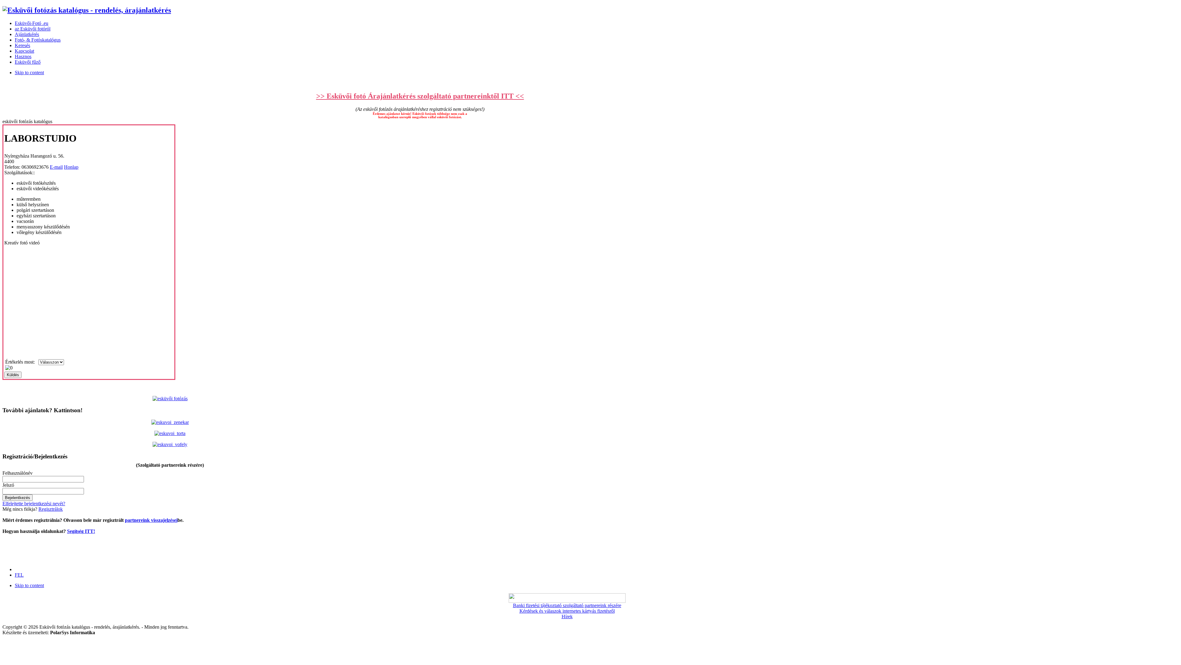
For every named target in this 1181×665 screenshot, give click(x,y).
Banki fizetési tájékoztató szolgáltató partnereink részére (567, 605)
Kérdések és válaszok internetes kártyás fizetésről (567, 611)
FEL (19, 575)
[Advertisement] (20, 548)
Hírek (567, 616)
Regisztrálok (50, 509)
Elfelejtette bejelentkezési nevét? (33, 503)
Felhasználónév (17, 473)
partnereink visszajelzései (151, 520)
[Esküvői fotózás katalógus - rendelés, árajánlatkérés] (86, 10)
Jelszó (8, 485)
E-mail (56, 167)
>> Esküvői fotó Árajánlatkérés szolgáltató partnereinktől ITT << (420, 96)
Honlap (71, 167)
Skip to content (29, 72)
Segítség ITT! (81, 531)
